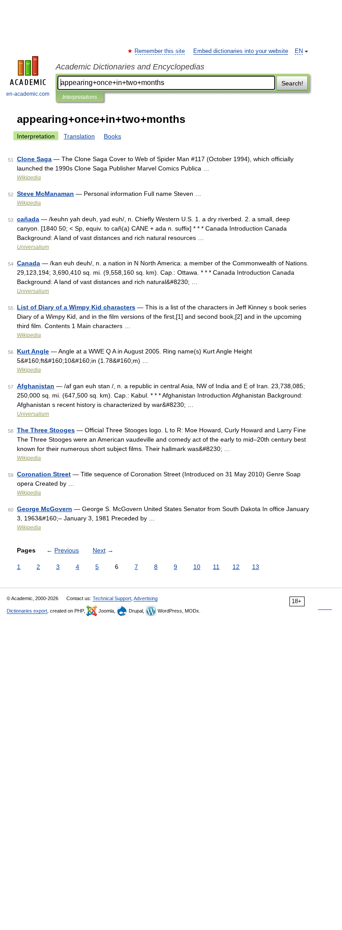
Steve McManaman (45, 193)
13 (255, 566)
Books (112, 136)
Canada (28, 263)
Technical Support (112, 598)
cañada (28, 219)
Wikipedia (29, 178)
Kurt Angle (33, 351)
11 (216, 566)
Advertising (146, 598)
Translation (79, 136)
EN (299, 51)
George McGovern (44, 508)
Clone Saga (34, 158)
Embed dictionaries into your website (240, 51)
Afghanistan (35, 386)
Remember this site (160, 51)
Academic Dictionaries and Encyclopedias (130, 66)
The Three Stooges (46, 430)
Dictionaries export (27, 610)
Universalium (33, 247)
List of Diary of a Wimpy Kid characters (76, 307)
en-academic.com (27, 94)
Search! (292, 83)
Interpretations (79, 97)
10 (196, 566)
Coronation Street (44, 474)
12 (236, 566)
